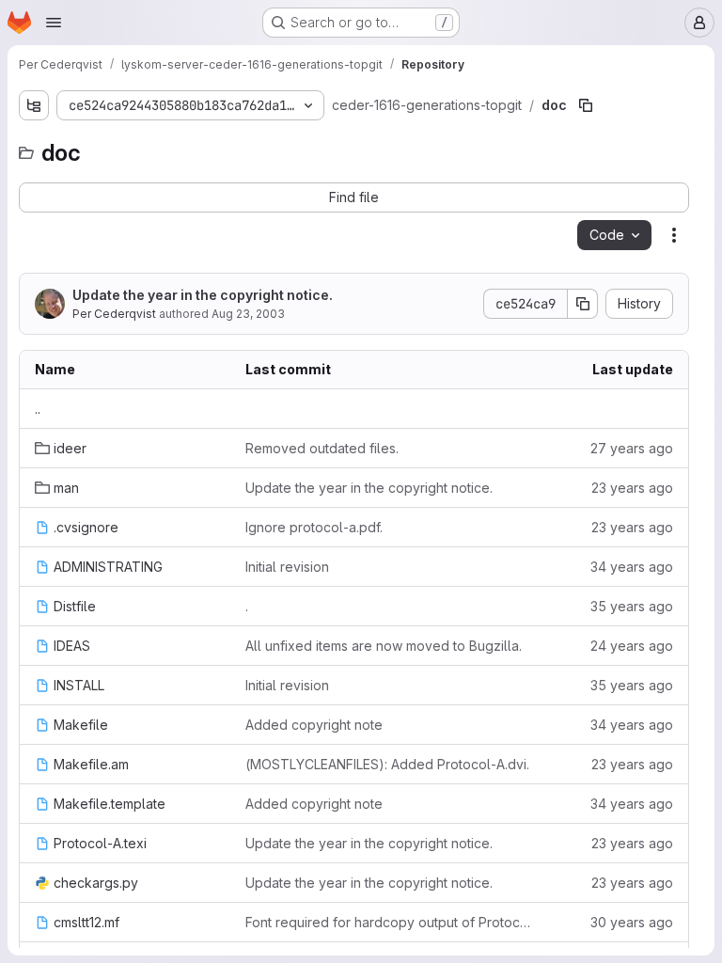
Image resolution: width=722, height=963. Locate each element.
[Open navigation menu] (54, 23)
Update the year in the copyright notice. (202, 295)
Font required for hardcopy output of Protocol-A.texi (391, 922)
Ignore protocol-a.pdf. (314, 527)
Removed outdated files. (322, 448)
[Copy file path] (586, 105)
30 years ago (631, 922)
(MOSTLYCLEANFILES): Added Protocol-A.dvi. (387, 764)
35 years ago (631, 606)
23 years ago (632, 488)
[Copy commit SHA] (583, 304)
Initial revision (287, 567)
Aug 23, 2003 (248, 314)
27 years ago (631, 448)
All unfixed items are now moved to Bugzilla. (383, 646)
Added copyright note (314, 725)
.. (37, 409)
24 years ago (631, 646)
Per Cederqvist (114, 314)
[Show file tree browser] (34, 105)
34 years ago (631, 567)
